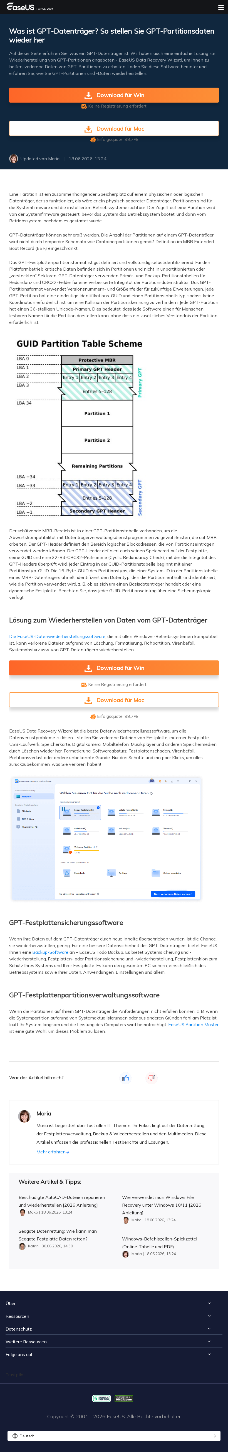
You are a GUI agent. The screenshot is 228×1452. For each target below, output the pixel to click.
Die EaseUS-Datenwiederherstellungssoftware (57, 636)
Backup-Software (50, 952)
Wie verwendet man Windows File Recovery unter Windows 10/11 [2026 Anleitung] (161, 1204)
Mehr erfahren (51, 1152)
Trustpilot (15, 1374)
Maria (54, 158)
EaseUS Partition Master (193, 1024)
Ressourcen (17, 1316)
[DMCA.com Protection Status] (125, 1398)
